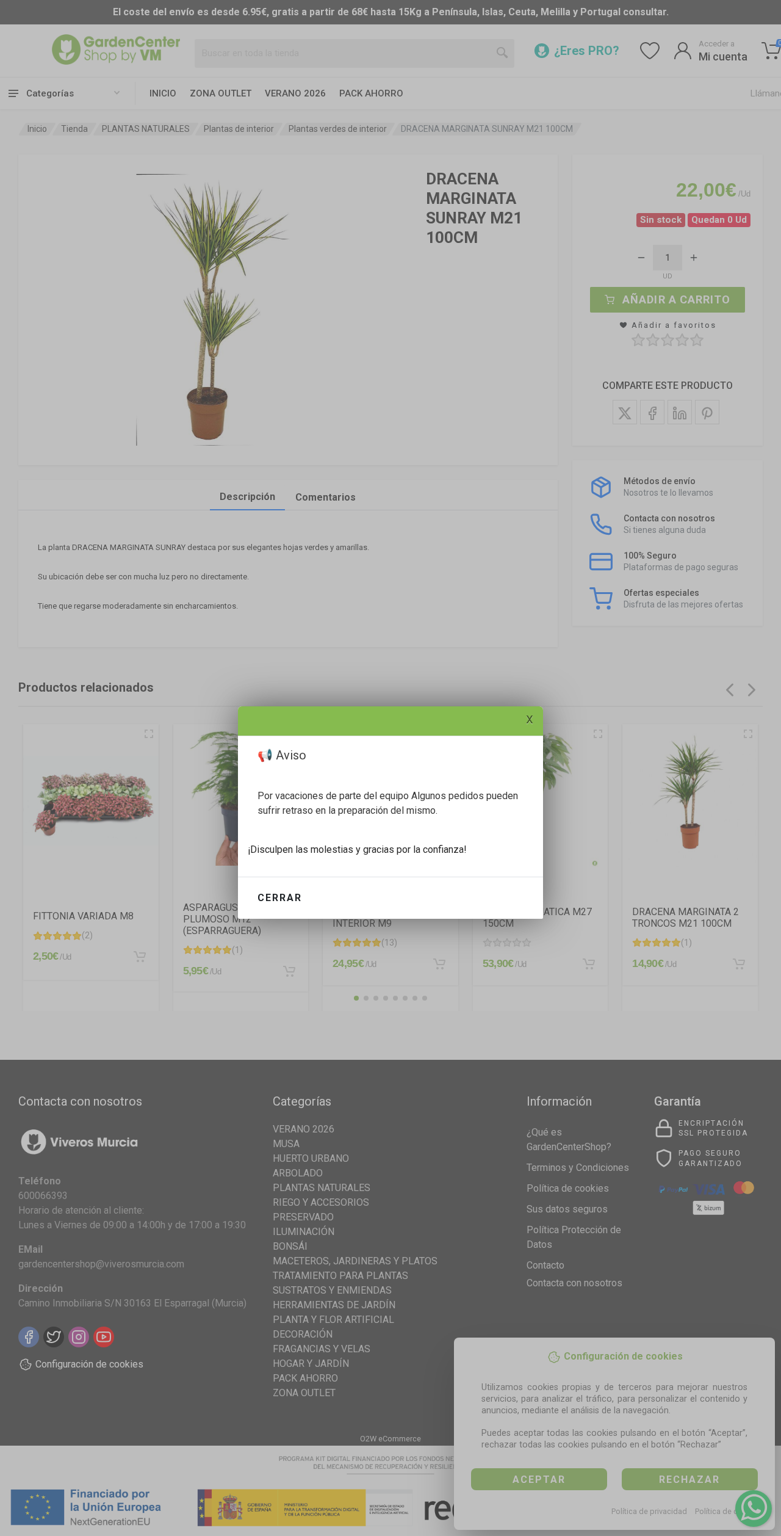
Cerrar (279, 898)
